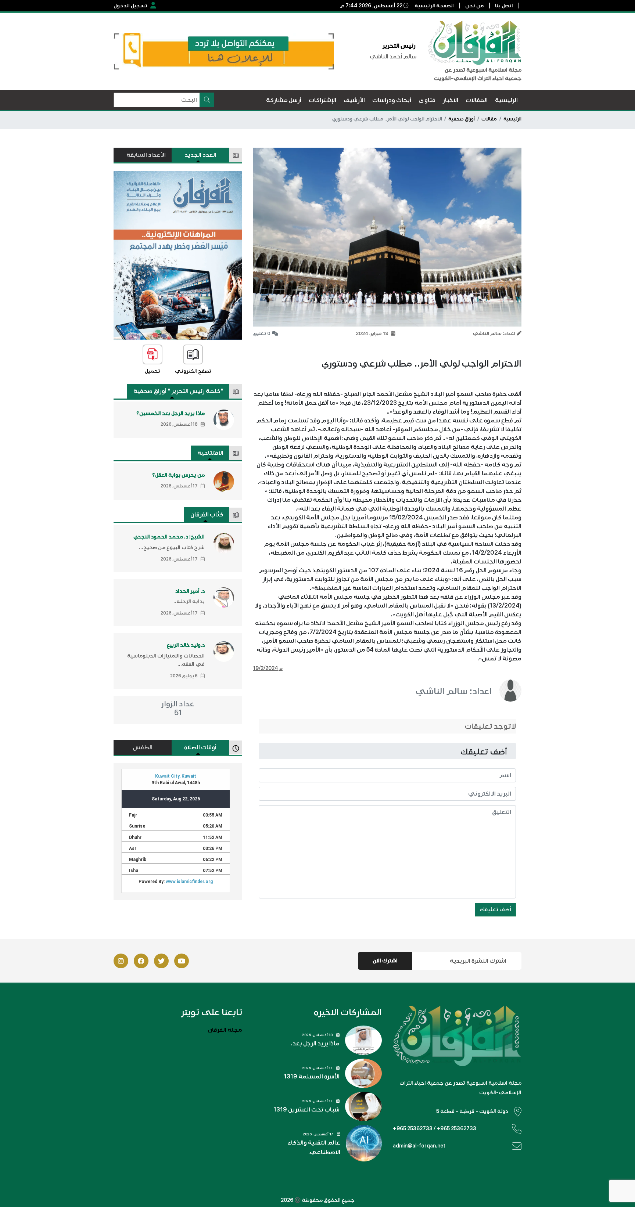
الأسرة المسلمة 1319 (312, 1076)
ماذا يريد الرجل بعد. (315, 1043)
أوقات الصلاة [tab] (200, 747)
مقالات (489, 119)
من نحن (474, 6)
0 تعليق (261, 333)
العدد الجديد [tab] (200, 155)
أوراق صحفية (461, 119)
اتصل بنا (504, 6)
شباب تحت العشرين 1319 (306, 1109)
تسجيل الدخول (130, 6)
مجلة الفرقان (225, 1030)
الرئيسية (512, 119)
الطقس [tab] (143, 747)
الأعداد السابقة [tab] (146, 155)
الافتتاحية (210, 453)
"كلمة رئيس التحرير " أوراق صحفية (178, 391)
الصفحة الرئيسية (434, 6)
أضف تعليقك (495, 909)
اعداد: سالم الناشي (453, 691)
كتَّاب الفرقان (206, 514)
